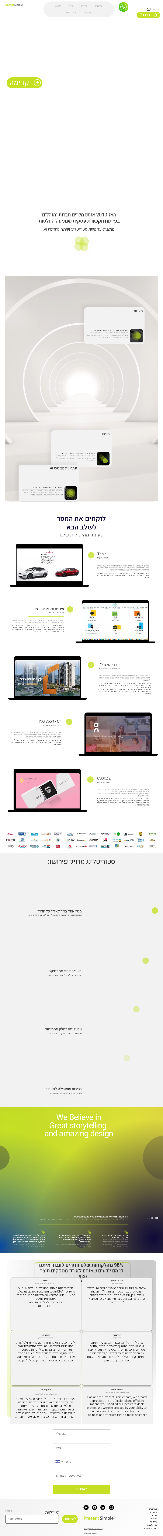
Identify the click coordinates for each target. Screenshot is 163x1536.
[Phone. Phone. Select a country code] (59, 1461)
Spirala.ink (94, 1533)
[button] (87, 252)
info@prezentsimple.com (93, 1528)
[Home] (123, 7)
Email (9, 1511)
